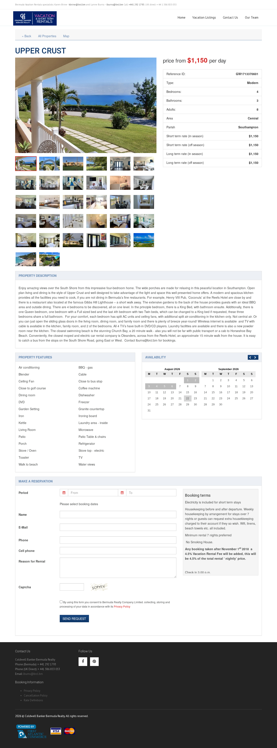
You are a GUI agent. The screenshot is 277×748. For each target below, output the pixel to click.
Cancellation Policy (35, 695)
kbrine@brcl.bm (77, 4)
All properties (47, 36)
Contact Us (230, 17)
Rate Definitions (33, 700)
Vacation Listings (204, 17)
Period (23, 492)
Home (181, 17)
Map (66, 36)
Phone (23, 540)
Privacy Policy (122, 606)
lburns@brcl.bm (114, 4)
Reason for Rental (32, 561)
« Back (26, 36)
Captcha (25, 587)
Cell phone (27, 550)
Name (23, 514)
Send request (74, 618)
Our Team (251, 17)
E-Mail (23, 527)
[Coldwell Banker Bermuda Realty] (35, 16)
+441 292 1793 (136, 4)
